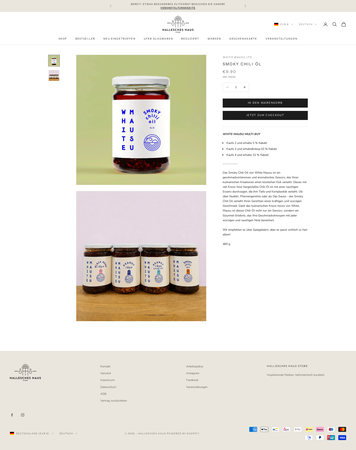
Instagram (192, 373)
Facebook (192, 380)
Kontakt (105, 366)
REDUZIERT (190, 38)
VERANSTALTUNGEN (281, 38)
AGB (103, 394)
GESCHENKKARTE (243, 38)
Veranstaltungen (196, 387)
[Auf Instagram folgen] (23, 415)
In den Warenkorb (265, 103)
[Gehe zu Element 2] (54, 75)
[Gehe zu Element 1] (54, 60)
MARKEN (214, 38)
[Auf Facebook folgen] (12, 415)
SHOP (63, 38)
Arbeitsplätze (194, 366)
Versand (105, 373)
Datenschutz (108, 387)
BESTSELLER (85, 38)
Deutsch (306, 24)
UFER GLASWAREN (158, 38)
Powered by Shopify (183, 433)
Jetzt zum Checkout (265, 115)
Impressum (107, 380)
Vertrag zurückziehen (113, 401)
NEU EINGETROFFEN (119, 38)
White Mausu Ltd (237, 57)
